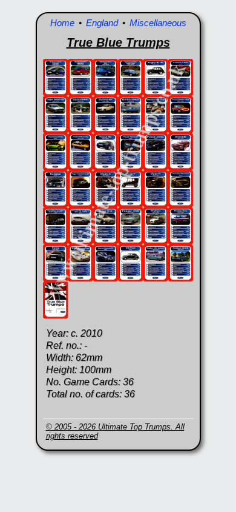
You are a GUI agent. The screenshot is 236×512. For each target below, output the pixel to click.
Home (62, 23)
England (102, 23)
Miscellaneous (157, 23)
